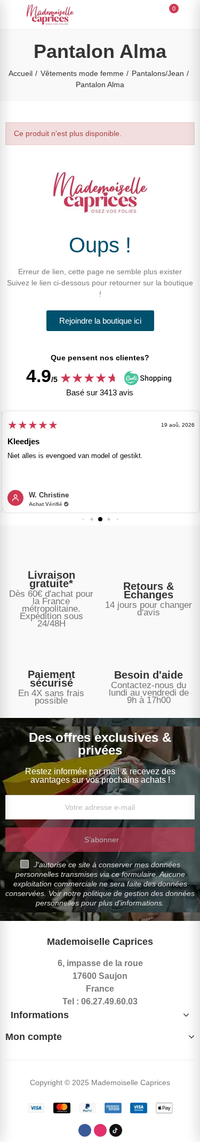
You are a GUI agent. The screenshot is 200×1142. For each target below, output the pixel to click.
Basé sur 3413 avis (99, 392)
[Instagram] (100, 1130)
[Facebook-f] (84, 1130)
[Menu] (10, 14)
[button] (100, 320)
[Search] (151, 14)
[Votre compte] (189, 14)
